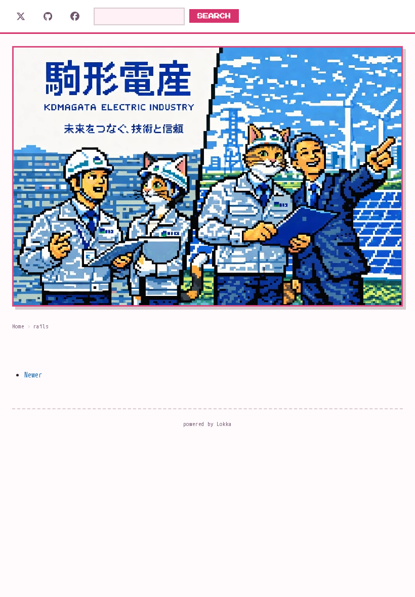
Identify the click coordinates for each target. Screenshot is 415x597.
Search (214, 16)
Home (18, 326)
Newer (33, 374)
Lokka (224, 424)
